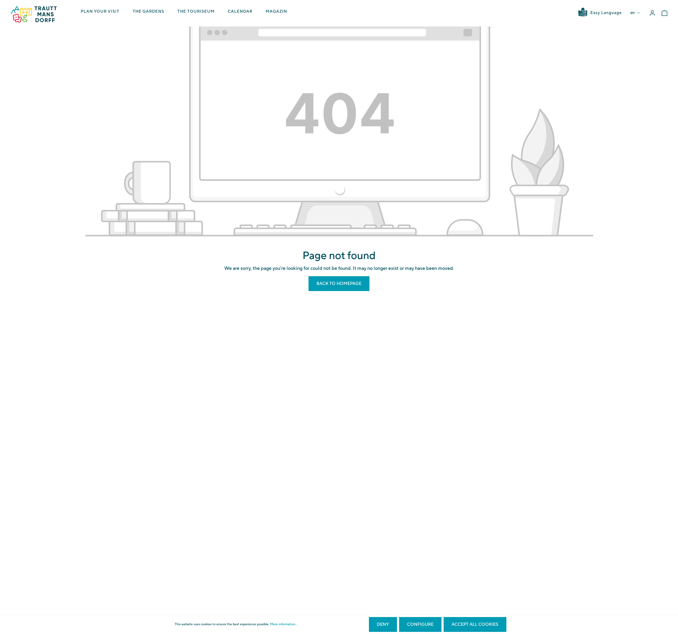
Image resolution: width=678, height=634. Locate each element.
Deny (383, 624)
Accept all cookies (475, 624)
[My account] (652, 13)
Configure (420, 624)
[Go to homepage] (34, 14)
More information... (284, 624)
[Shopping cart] (664, 13)
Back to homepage (339, 283)
